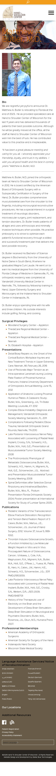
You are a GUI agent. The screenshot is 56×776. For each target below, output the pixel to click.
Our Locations (11, 707)
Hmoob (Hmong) (34, 695)
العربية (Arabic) (7, 677)
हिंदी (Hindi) (31, 686)
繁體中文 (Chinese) (8, 686)
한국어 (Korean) (7, 673)
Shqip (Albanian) (8, 669)
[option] (28, 223)
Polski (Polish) (7, 699)
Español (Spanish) (34, 682)
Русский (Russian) (34, 673)
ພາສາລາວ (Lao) (7, 682)
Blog (12, 722)
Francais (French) (34, 669)
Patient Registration (10, 729)
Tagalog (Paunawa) (35, 690)
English (4, 695)
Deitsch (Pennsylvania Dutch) (13, 690)
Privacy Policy (7, 732)
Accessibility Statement (12, 735)
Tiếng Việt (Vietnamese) (36, 699)
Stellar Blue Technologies (42, 757)
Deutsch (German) (35, 677)
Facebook (4, 722)
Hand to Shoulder (13, 12)
